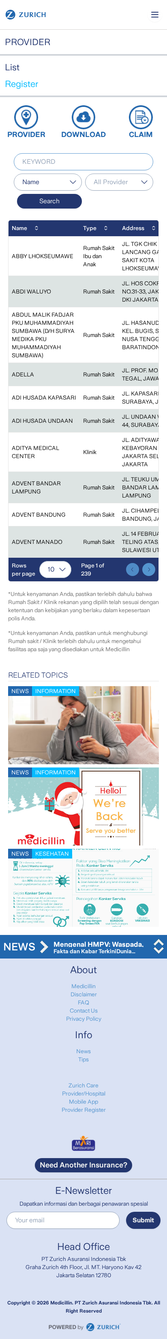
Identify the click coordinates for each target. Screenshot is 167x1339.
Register (21, 84)
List (12, 67)
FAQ (83, 1002)
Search (49, 201)
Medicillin (83, 986)
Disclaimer (84, 994)
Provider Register (84, 1109)
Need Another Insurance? (83, 1165)
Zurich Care (83, 1085)
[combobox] (48, 182)
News (83, 1051)
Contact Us (84, 1010)
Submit (143, 1220)
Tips (83, 1059)
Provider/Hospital (83, 1093)
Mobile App (83, 1101)
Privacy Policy (83, 1018)
